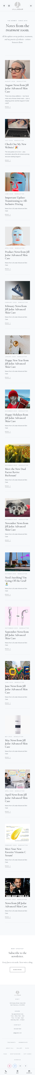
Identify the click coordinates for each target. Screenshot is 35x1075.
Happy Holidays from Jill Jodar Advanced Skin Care (16, 418)
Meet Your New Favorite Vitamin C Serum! (15, 852)
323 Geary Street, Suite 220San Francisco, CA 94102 (17, 1004)
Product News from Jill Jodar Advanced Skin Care (17, 255)
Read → (8, 106)
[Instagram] (9, 6)
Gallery (19, 1048)
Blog (27, 1048)
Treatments (11, 1042)
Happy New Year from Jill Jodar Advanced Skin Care (17, 364)
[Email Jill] (20, 1066)
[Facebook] (15, 1066)
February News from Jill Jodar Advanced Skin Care (16, 309)
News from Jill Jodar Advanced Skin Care (16, 904)
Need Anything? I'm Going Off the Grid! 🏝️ (16, 581)
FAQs (5, 1054)
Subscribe (17, 969)
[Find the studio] (4, 6)
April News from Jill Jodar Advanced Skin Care (16, 798)
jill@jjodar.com (17, 1033)
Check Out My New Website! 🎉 (15, 145)
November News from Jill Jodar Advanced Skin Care (16, 526)
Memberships (23, 1042)
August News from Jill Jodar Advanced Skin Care (17, 88)
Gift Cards (27, 1054)
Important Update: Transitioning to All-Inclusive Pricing (16, 201)
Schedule (17, 1059)
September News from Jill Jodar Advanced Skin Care (17, 635)
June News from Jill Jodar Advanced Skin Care (16, 689)
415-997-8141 (17, 1029)
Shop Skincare (15, 1054)
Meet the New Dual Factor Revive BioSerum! (15, 472)
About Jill (9, 1048)
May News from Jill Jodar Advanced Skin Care (16, 743)
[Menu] (31, 6)
